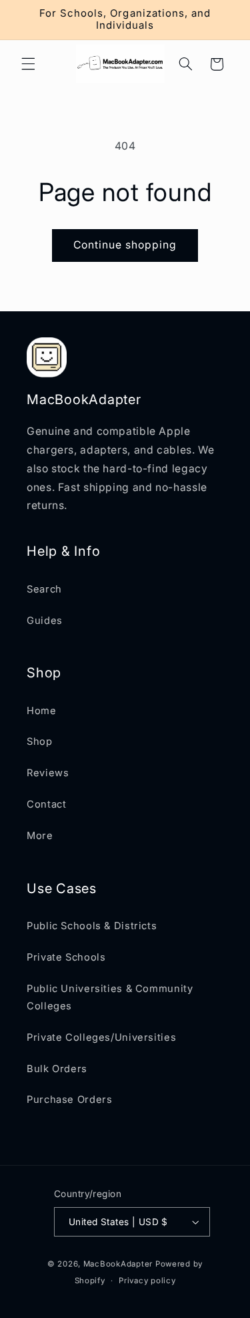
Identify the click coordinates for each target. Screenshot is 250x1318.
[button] (28, 64)
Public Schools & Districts (92, 926)
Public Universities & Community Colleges (110, 997)
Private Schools (66, 957)
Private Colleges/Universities (101, 1037)
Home (42, 711)
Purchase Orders (69, 1100)
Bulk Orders (57, 1069)
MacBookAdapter (118, 1264)
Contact (46, 804)
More (40, 836)
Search (44, 589)
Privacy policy (147, 1280)
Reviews (48, 773)
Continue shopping (125, 244)
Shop (40, 741)
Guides (45, 621)
